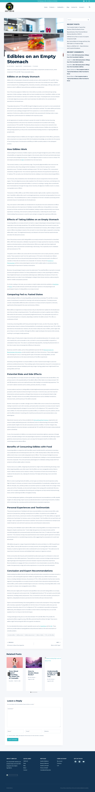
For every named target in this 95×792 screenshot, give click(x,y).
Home (45, 7)
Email (28, 731)
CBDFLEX (25, 761)
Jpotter (11, 680)
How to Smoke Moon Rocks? (33, 673)
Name (10, 731)
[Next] (59, 674)
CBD (23, 160)
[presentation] (15, 662)
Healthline (55, 284)
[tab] (30, 692)
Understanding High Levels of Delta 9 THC (52, 673)
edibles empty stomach (30, 635)
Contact (25, 770)
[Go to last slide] (9, 674)
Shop (24, 763)
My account (59, 761)
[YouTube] (83, 761)
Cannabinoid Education (45, 770)
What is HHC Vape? (55, 644)
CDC (51, 626)
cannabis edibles (11, 635)
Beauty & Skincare (44, 763)
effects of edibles (39, 635)
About (24, 767)
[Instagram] (89, 1)
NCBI (10, 286)
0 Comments (35, 66)
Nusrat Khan (70, 76)
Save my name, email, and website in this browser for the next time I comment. (26, 735)
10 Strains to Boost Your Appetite (15, 644)
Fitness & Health (44, 767)
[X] (86, 1)
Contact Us (74, 7)
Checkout (59, 763)
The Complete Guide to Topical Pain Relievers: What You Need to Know (78, 71)
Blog (68, 7)
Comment (11, 708)
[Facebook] (84, 1)
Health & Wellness (44, 761)
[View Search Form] (88, 7)
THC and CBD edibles (49, 635)
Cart (58, 765)
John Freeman (11, 66)
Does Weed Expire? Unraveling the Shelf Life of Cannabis (14, 674)
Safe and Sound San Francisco (41, 420)
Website (46, 731)
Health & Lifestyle (44, 765)
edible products (20, 635)
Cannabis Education (27, 66)
